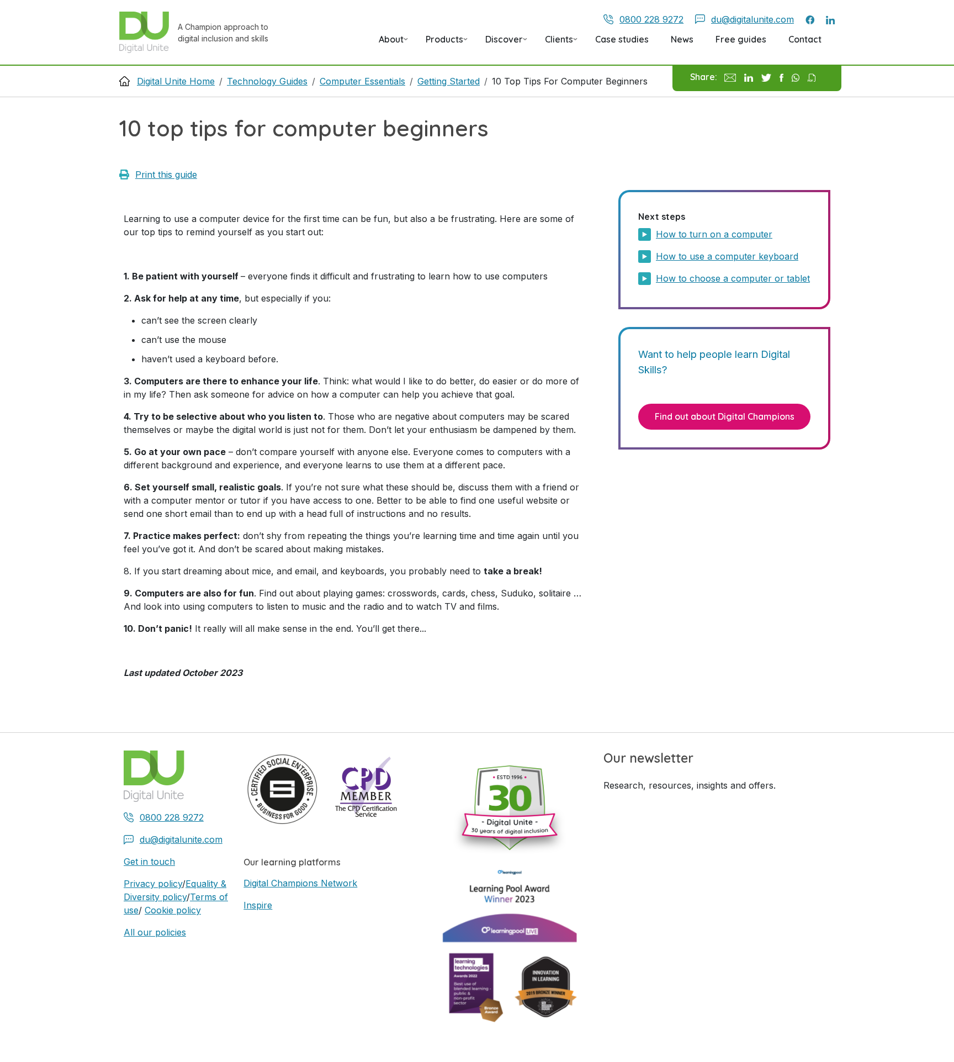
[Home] (148, 32)
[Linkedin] (748, 76)
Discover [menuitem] (499, 43)
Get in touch (149, 861)
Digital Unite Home (176, 81)
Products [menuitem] (440, 43)
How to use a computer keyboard (727, 256)
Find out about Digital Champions (724, 416)
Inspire (257, 905)
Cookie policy (173, 910)
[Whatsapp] (796, 76)
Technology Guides (267, 81)
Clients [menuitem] (554, 43)
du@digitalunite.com (752, 19)
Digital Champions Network (300, 883)
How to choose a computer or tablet (733, 278)
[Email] (730, 76)
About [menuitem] (387, 43)
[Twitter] (766, 76)
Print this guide (166, 174)
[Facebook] (781, 76)
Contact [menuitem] (805, 39)
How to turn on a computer (714, 234)
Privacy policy (153, 883)
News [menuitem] (682, 39)
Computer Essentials (362, 81)
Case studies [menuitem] (622, 39)
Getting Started (448, 81)
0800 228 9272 (651, 19)
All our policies (155, 932)
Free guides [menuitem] (741, 39)
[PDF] (811, 76)
